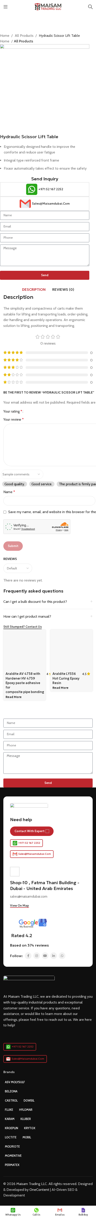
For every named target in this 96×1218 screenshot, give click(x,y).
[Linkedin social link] (53, 955)
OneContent (39, 1189)
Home (5, 35)
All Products (24, 35)
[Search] (90, 6)
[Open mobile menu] (5, 6)
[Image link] (29, 982)
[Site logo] (48, 6)
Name (9, 492)
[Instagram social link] (36, 955)
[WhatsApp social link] (62, 955)
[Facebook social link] (28, 955)
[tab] (34, 289)
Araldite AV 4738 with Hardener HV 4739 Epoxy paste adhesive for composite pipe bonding (25, 683)
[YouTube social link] (45, 955)
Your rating (12, 411)
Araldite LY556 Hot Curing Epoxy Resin (65, 678)
